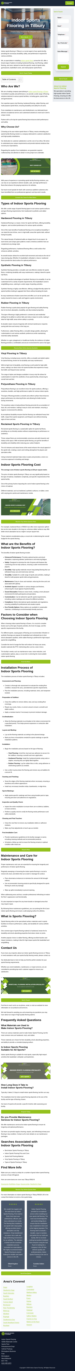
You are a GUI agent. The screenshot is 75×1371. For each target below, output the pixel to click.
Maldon (29, 1295)
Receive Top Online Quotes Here (26, 521)
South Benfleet (8, 1299)
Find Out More (25, 661)
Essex (29, 1298)
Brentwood (6, 1305)
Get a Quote (24, 37)
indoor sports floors (27, 60)
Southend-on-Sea (9, 1319)
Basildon (6, 1296)
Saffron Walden (31, 1316)
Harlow (29, 1301)
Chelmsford (30, 1289)
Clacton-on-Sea (32, 1319)
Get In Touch (26, 1000)
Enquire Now (26, 849)
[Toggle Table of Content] (19, 79)
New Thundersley (9, 1308)
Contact (69, 3)
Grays (18, 1184)
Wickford (6, 1314)
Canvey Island (8, 1302)
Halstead (29, 1310)
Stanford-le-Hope (35, 1184)
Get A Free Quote (25, 1273)
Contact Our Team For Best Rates (25, 197)
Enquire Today (25, 1111)
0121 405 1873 (6, 1363)
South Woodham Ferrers (11, 1322)
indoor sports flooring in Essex (38, 91)
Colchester (30, 1313)
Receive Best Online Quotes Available (26, 348)
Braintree (29, 1307)
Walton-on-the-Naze (33, 1322)
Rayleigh (6, 1316)
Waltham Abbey (32, 1292)
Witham (29, 1304)
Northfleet (12, 1184)
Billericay (6, 1311)
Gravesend (4, 1184)
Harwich (29, 1325)
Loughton (30, 1286)
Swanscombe (25, 1184)
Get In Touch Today (26, 73)
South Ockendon (8, 1293)
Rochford (6, 1325)
